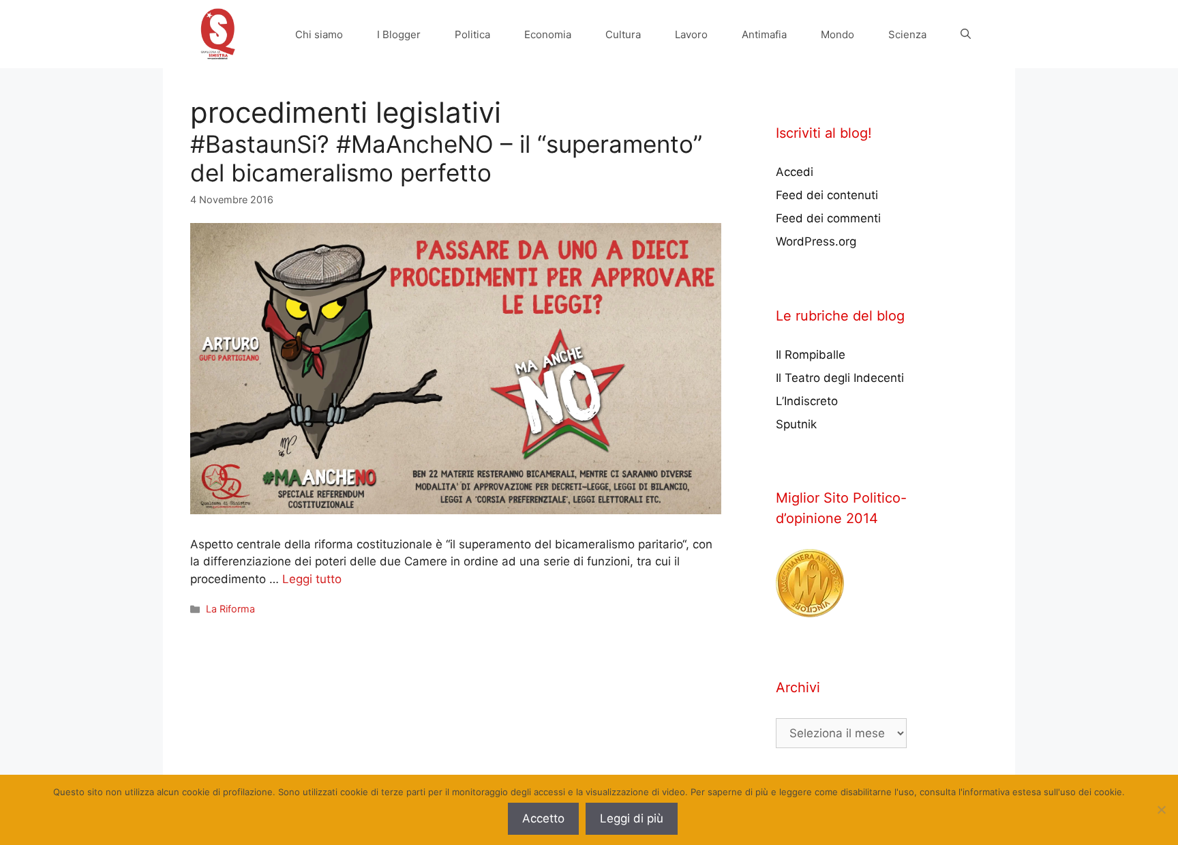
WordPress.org (816, 241)
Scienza (907, 34)
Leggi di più (631, 818)
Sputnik (796, 424)
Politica (472, 34)
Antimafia (764, 34)
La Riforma (230, 608)
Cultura (623, 34)
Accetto (543, 818)
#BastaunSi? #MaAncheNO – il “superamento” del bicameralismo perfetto (446, 158)
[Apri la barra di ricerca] (965, 34)
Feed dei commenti (828, 218)
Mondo (837, 34)
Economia (547, 34)
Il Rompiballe (810, 354)
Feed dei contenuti (827, 195)
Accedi (794, 172)
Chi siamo (319, 34)
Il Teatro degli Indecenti (840, 378)
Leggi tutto (312, 579)
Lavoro (691, 34)
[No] (1161, 809)
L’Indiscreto (807, 401)
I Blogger (399, 34)
